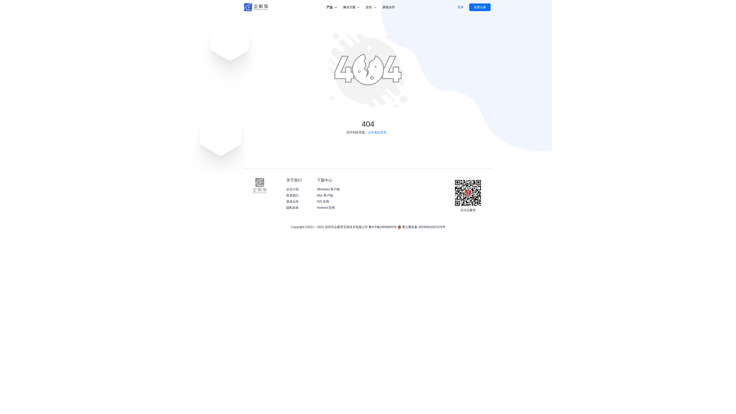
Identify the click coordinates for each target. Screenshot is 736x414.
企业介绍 (292, 189)
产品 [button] (330, 7)
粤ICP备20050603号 (383, 227)
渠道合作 (389, 7)
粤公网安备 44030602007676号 (423, 227)
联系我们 (292, 195)
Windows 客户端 (328, 189)
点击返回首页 (377, 132)
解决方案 (349, 7)
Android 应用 (326, 207)
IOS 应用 (323, 201)
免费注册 (480, 7)
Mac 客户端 (325, 195)
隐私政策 (292, 207)
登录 (461, 7)
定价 (369, 7)
